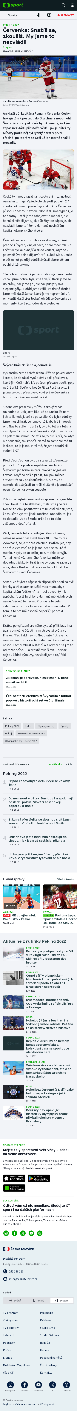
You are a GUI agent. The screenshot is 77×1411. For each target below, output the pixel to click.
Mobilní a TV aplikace (16, 1365)
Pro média (46, 1313)
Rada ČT (45, 1342)
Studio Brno (47, 1328)
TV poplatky (11, 1328)
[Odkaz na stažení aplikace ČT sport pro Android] (39, 1178)
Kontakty (46, 1372)
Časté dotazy (48, 1365)
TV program (10, 1313)
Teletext (8, 1335)
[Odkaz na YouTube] (31, 1233)
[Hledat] (63, 5)
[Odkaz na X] (23, 1233)
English (7, 1404)
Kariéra (44, 1350)
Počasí (7, 1350)
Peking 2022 (11, 25)
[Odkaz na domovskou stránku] (18, 5)
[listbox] (38, 1300)
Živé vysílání (10, 1320)
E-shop (7, 1357)
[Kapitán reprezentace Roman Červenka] (38, 77)
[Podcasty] (38, 15)
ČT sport (7, 47)
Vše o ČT (8, 1372)
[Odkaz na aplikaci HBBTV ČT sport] (14, 1188)
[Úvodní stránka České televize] (18, 1249)
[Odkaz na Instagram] (6, 1233)
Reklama (45, 1320)
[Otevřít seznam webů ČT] (72, 5)
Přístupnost (47, 1404)
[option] (15, 1300)
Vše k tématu (65, 879)
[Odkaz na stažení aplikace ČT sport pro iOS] (14, 1178)
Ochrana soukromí (25, 1404)
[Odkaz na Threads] (40, 1233)
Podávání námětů (51, 1357)
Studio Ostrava (49, 1335)
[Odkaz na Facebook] (14, 1233)
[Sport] (38, 330)
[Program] (49, 15)
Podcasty (9, 1342)
